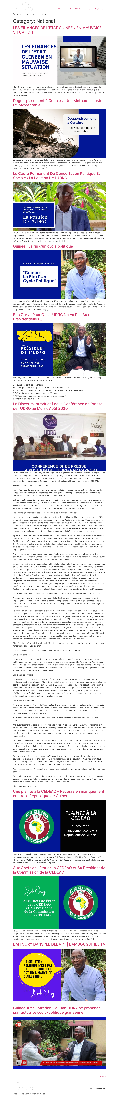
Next (102, 1076)
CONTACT (99, 9)
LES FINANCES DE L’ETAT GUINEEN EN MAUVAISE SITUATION (57, 30)
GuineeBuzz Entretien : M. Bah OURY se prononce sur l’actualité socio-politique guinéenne (57, 1010)
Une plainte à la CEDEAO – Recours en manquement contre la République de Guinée (58, 793)
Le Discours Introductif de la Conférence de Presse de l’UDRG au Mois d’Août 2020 (57, 406)
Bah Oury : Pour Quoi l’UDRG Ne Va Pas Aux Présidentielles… (51, 316)
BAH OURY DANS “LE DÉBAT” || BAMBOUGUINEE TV (59, 944)
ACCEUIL (62, 9)
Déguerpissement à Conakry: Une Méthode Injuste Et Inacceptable (57, 102)
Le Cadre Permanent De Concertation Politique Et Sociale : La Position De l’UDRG (56, 175)
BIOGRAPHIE (75, 9)
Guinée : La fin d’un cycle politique (43, 246)
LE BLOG (88, 9)
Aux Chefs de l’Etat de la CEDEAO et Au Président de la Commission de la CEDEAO (59, 870)
